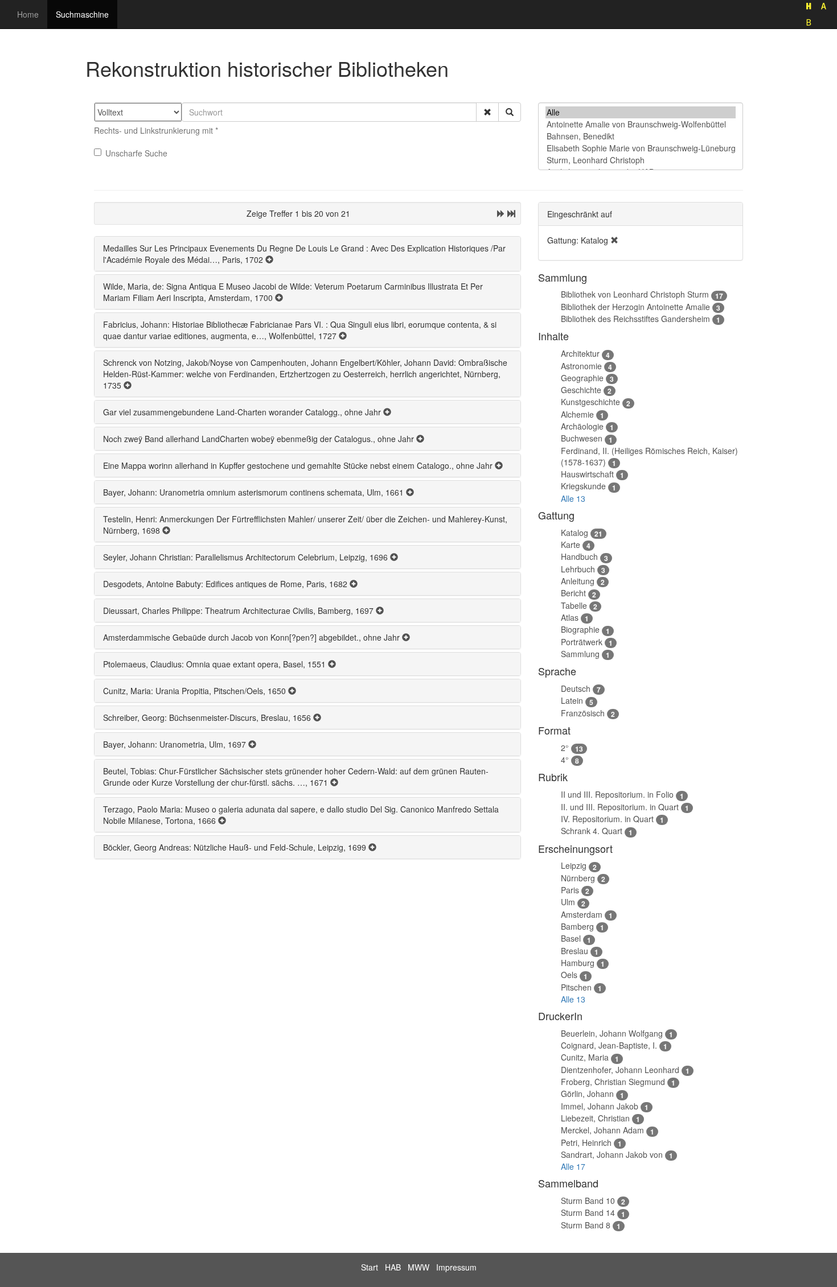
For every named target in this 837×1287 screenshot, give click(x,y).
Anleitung (577, 581)
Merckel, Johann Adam (602, 1130)
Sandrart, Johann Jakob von (612, 1154)
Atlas (569, 617)
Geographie (582, 377)
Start (369, 1267)
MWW (418, 1267)
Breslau (574, 950)
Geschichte (581, 389)
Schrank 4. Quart (591, 830)
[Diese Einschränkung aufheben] (614, 240)
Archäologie (582, 426)
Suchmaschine (82, 14)
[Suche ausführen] (509, 112)
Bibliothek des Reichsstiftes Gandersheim (635, 318)
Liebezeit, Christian (595, 1118)
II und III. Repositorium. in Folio (617, 794)
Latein (572, 700)
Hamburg (577, 962)
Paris (570, 890)
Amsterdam (581, 914)
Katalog (574, 532)
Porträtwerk (581, 641)
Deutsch (575, 688)
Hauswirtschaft (587, 474)
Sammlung (580, 653)
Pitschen (576, 987)
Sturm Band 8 (585, 1225)
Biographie (580, 629)
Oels (569, 974)
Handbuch (579, 556)
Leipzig (573, 865)
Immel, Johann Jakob (599, 1106)
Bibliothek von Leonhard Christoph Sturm (635, 294)
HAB (393, 1267)
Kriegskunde (583, 486)
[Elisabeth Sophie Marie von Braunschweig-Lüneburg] (640, 148)
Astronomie (581, 366)
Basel (571, 938)
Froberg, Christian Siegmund (613, 1081)
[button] (487, 112)
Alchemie (577, 414)
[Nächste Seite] (501, 213)
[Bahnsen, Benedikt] (640, 136)
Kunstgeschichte (590, 401)
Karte (570, 544)
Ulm (568, 902)
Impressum (456, 1267)
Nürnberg (578, 878)
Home (28, 14)
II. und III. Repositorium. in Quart (620, 806)
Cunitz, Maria (585, 1057)
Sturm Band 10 (588, 1200)
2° (565, 747)
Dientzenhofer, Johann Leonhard (620, 1069)
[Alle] (640, 112)
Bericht (573, 593)
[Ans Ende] (511, 213)
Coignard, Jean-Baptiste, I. (609, 1045)
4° (565, 759)
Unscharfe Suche (136, 153)
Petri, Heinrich (586, 1142)
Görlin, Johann (587, 1093)
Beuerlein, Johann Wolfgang (612, 1033)
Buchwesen (581, 438)
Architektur (580, 353)
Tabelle (574, 605)
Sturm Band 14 (588, 1212)
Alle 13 (573, 498)
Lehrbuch (578, 569)
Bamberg (577, 926)
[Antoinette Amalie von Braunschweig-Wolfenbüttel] (640, 124)
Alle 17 (573, 1166)
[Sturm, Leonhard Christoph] (640, 160)
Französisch (583, 713)
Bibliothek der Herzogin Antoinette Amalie (635, 306)
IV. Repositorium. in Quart (607, 818)
